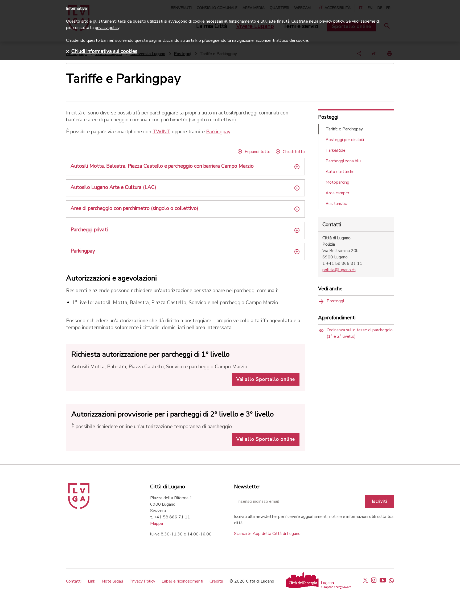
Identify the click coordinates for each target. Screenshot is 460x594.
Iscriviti (379, 501)
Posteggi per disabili (345, 140)
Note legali (112, 581)
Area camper (337, 193)
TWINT (161, 131)
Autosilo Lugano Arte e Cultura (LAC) (113, 187)
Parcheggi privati (89, 229)
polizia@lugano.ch (339, 270)
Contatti (73, 581)
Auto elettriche (340, 172)
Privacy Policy (142, 581)
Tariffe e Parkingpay (344, 129)
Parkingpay (218, 131)
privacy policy (107, 28)
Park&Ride (336, 150)
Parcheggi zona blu (343, 161)
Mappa (156, 523)
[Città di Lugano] (79, 507)
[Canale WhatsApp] (391, 580)
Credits (216, 581)
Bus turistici (336, 204)
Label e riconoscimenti (182, 581)
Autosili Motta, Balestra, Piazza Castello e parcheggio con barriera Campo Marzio (162, 166)
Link (91, 581)
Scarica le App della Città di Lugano (267, 534)
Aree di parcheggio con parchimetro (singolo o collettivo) (134, 208)
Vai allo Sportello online (265, 379)
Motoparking (337, 182)
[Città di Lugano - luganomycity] (365, 580)
